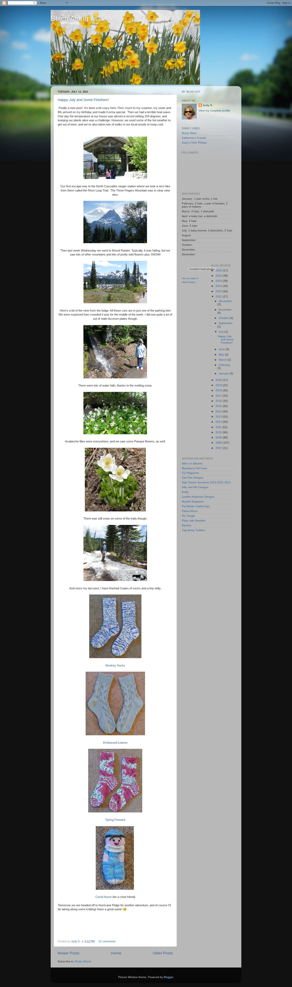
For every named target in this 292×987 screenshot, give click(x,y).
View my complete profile (214, 110)
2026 (219, 270)
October (224, 318)
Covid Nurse (103, 897)
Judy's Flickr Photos (194, 142)
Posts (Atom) (83, 961)
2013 (219, 416)
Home (116, 953)
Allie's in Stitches (192, 463)
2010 (219, 432)
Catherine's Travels (194, 137)
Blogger (168, 977)
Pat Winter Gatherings (196, 506)
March (223, 359)
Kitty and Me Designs (195, 487)
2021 (219, 296)
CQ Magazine (190, 472)
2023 (219, 286)
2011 (219, 427)
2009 (219, 437)
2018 (219, 390)
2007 (219, 448)
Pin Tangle (188, 515)
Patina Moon (190, 511)
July (221, 331)
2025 (219, 275)
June (222, 349)
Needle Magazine (193, 501)
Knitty (185, 492)
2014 (219, 411)
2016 (219, 400)
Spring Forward (115, 819)
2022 (219, 291)
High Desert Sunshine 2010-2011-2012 (206, 482)
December (225, 301)
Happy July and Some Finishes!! (83, 100)
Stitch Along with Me (83, 18)
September (226, 323)
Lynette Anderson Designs (198, 496)
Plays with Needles (193, 520)
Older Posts (163, 953)
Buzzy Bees (189, 133)
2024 (219, 280)
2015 (219, 406)
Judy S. (208, 105)
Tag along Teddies (193, 530)
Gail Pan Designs (192, 477)
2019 (219, 385)
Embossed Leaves (115, 742)
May (222, 354)
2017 (219, 395)
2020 (219, 380)
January (224, 373)
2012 (219, 421)
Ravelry (186, 525)
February (224, 364)
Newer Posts (68, 953)
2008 (219, 442)
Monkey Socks (115, 665)
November (225, 309)
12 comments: (107, 941)
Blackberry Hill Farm (194, 468)
